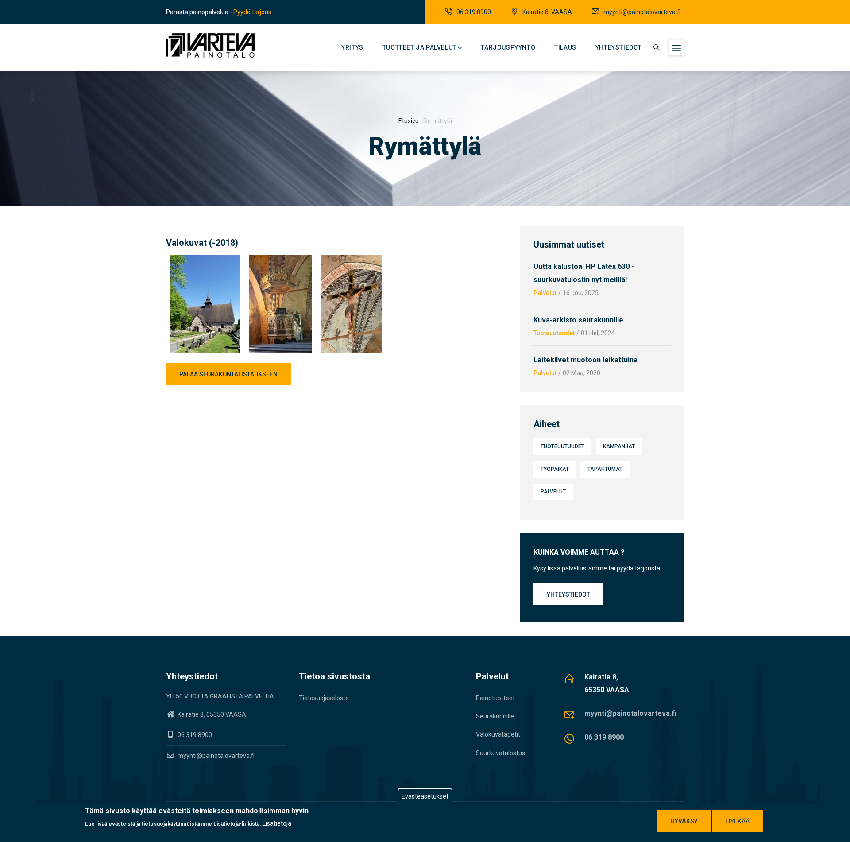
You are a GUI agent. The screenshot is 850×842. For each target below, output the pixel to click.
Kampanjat (619, 446)
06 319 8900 (473, 12)
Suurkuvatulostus (500, 753)
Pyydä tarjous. (253, 12)
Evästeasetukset (425, 796)
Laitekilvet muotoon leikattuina (585, 360)
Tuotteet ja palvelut (419, 47)
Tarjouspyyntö (508, 47)
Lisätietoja (277, 823)
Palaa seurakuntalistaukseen (228, 374)
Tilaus (565, 47)
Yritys (352, 47)
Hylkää (738, 821)
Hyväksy (684, 821)
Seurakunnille (495, 716)
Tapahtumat (604, 469)
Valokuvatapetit (498, 734)
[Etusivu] (210, 45)
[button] (205, 260)
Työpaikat (555, 469)
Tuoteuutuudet (554, 333)
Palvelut (544, 292)
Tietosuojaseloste (324, 698)
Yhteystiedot (618, 47)
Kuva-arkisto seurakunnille (578, 320)
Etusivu (408, 120)
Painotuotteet (495, 698)
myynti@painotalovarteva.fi (641, 12)
